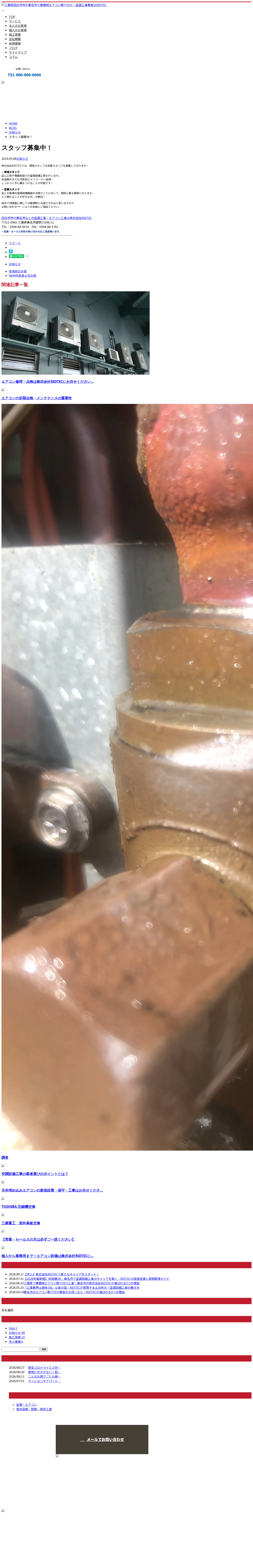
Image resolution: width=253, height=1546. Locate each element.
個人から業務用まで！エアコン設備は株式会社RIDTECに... (47, 1255)
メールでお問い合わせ (105, 1439)
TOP (12, 16)
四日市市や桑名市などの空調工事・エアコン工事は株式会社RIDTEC (46, 218)
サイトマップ (18, 52)
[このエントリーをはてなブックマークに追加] (11, 252)
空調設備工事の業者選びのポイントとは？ (34, 1173)
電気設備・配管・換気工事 (34, 1409)
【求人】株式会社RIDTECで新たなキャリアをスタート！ (61, 1274)
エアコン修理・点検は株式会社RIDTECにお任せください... (47, 381)
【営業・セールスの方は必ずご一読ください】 (38, 1239)
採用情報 (15, 43)
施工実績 (15, 34)
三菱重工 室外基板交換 (20, 1223)
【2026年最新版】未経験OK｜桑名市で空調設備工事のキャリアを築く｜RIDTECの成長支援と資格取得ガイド (96, 1278)
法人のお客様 (18, 25)
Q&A (13, 1328)
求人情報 (16, 1341)
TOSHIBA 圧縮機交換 (18, 1206)
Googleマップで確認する (19, 1526)
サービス (15, 21)
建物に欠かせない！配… (44, 1372)
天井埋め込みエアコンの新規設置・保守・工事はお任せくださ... (52, 1190)
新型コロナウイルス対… (44, 1367)
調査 (5, 1157)
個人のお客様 (18, 30)
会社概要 (15, 39)
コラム (13, 56)
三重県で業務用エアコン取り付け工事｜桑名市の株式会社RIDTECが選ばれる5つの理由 (81, 1283)
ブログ (13, 48)
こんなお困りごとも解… (44, 1376)
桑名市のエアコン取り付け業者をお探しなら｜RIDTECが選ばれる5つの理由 (74, 1292)
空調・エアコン (26, 1404)
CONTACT (14, 82)
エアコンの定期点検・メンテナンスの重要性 (36, 398)
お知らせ (22, 158)
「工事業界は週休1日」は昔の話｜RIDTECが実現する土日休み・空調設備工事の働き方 (81, 1287)
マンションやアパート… (44, 1381)
